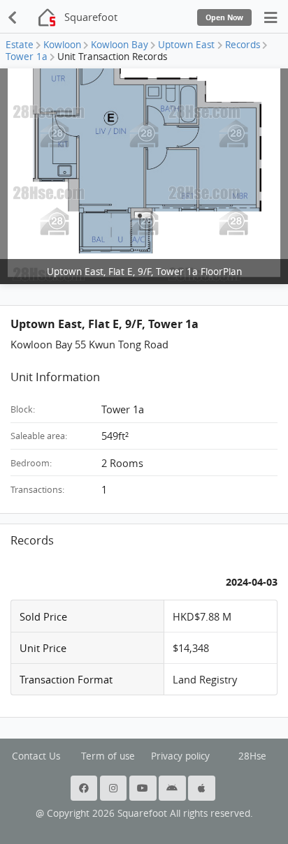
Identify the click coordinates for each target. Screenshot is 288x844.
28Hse (252, 756)
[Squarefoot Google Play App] (173, 788)
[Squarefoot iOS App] (202, 788)
